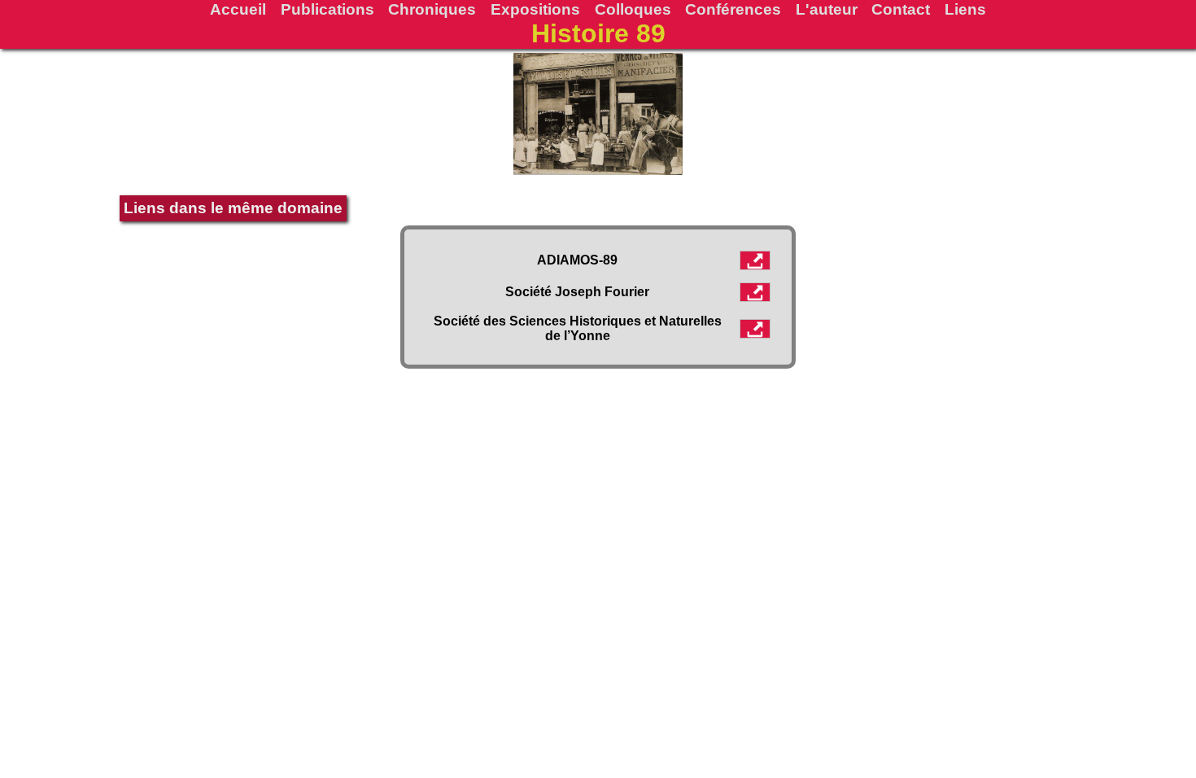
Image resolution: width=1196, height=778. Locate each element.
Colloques (633, 9)
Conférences (733, 9)
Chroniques (432, 9)
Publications (327, 9)
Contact (900, 9)
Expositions (535, 9)
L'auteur (827, 9)
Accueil (238, 9)
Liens (965, 9)
